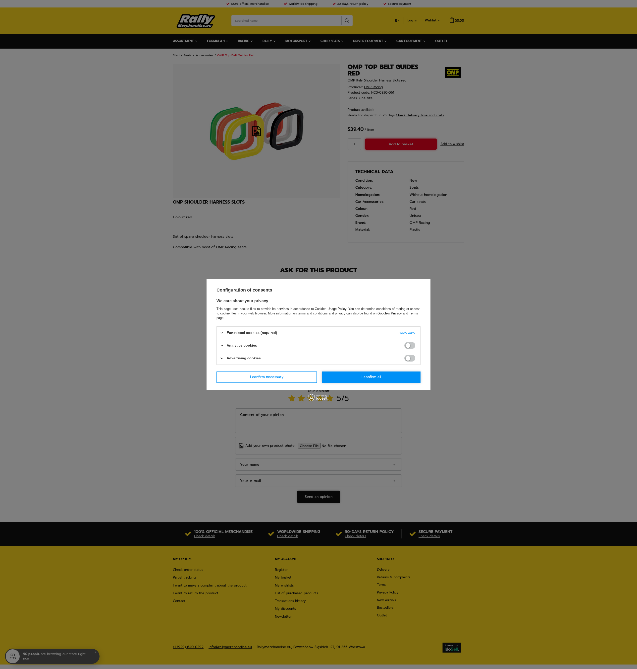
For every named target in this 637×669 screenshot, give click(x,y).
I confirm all (371, 376)
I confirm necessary (266, 376)
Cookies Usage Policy (330, 308)
